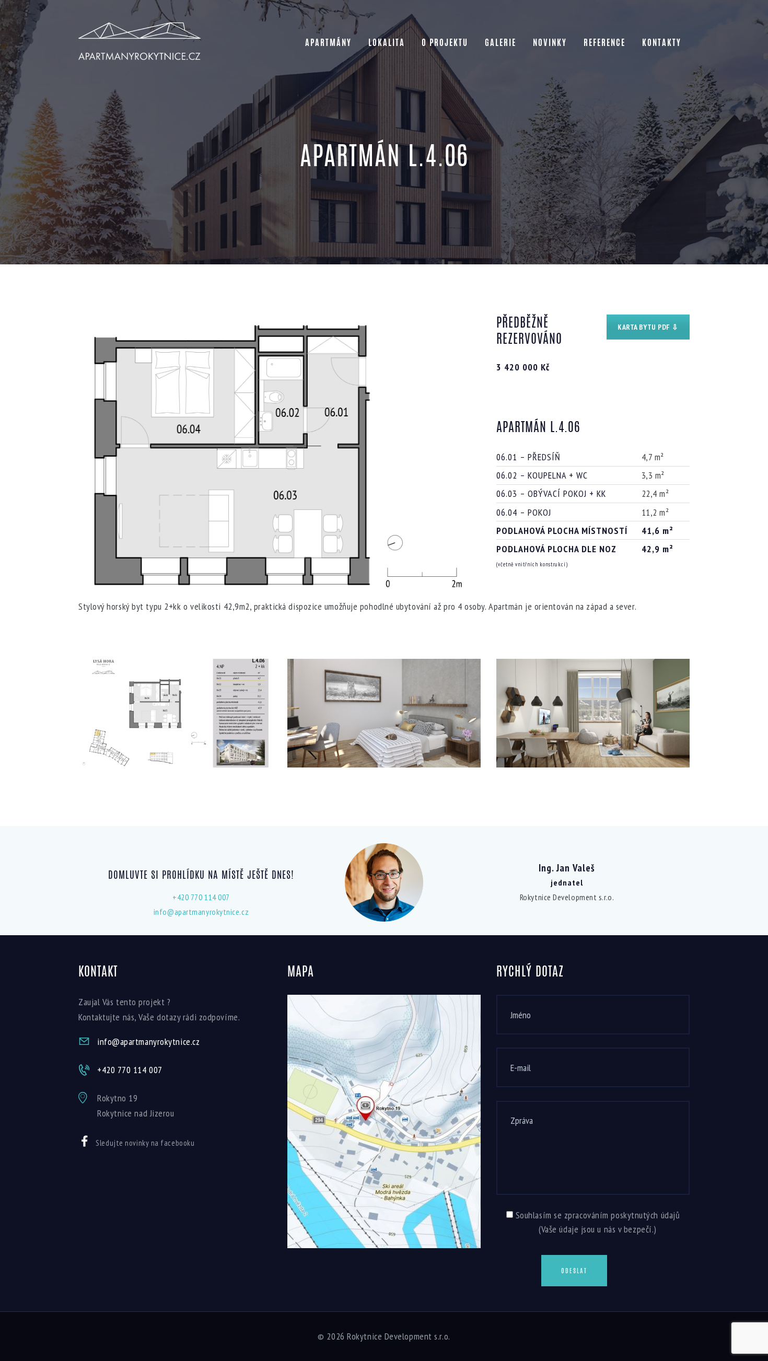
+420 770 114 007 (201, 897)
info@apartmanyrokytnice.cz (201, 911)
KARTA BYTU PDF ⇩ (648, 327)
